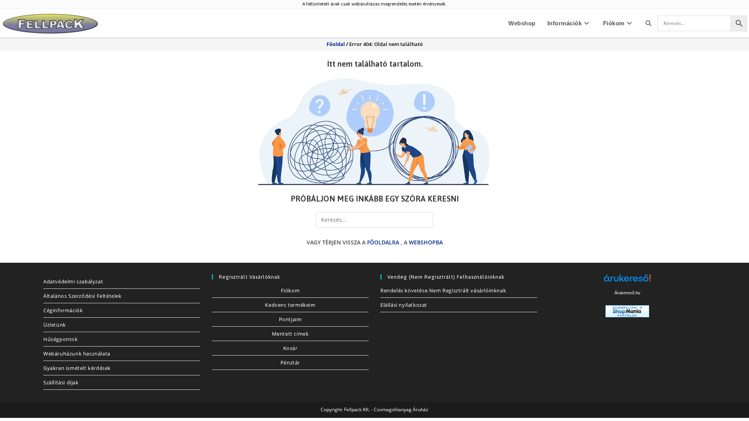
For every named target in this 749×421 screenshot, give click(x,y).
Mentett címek (290, 333)
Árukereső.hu (627, 292)
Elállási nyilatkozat (403, 304)
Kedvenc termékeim (290, 304)
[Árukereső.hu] (627, 280)
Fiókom (290, 290)
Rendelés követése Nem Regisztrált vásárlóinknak (443, 290)
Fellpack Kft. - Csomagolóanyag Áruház (386, 409)
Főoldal (336, 44)
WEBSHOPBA (426, 242)
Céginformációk (63, 310)
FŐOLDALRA (383, 242)
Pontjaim (290, 319)
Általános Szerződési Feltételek (82, 295)
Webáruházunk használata (76, 353)
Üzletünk (54, 324)
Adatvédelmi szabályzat (73, 281)
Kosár (290, 348)
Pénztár (290, 362)
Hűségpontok (60, 339)
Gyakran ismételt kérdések (77, 367)
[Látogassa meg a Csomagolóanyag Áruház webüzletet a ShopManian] (627, 310)
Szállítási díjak (61, 382)
